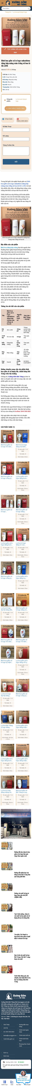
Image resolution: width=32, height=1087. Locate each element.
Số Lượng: (6, 136)
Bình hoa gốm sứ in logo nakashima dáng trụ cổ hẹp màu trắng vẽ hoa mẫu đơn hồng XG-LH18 (6, 511)
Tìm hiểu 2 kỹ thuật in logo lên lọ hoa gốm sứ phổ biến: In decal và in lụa (22, 936)
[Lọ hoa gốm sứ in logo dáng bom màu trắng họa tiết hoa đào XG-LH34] (22, 468)
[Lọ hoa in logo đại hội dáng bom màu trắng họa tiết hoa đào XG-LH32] (7, 685)
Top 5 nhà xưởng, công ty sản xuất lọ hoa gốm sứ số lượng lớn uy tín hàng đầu (22, 916)
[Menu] (2, 3)
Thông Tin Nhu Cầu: (8, 145)
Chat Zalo (8, 119)
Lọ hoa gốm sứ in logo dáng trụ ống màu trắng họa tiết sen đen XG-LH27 (22, 577)
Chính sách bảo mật (23, 1039)
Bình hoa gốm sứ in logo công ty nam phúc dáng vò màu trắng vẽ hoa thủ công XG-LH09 (21, 695)
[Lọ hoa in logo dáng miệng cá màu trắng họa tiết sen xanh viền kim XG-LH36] (7, 782)
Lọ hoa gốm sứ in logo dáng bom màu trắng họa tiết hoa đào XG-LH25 (7, 760)
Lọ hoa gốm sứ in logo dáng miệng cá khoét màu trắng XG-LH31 (22, 760)
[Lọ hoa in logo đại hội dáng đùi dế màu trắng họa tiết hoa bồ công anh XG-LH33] (7, 599)
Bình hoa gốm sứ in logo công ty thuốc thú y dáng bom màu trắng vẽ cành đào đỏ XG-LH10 (6, 477)
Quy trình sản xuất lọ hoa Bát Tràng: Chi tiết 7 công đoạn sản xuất (22, 957)
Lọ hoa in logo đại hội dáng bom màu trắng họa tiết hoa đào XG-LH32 (7, 695)
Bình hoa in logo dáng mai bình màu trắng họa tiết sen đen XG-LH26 (22, 446)
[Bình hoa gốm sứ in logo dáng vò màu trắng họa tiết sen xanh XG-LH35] (22, 599)
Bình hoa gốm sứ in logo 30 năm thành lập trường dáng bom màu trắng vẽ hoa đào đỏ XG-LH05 (6, 446)
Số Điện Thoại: (7, 126)
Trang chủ (8, 12)
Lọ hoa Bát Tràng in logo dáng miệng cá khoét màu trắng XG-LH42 (7, 726)
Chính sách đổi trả (24, 1035)
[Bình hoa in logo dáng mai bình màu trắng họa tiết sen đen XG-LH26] (22, 436)
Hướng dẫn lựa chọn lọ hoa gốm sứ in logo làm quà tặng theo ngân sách (22, 854)
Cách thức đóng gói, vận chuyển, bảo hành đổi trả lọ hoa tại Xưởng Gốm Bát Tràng (22, 979)
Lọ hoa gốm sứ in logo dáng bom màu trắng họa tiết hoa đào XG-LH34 (22, 477)
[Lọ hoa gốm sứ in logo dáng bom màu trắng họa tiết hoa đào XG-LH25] (7, 750)
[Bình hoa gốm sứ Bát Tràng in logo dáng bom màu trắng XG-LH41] (22, 782)
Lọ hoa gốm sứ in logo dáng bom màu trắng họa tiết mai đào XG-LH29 (7, 544)
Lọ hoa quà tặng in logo (20, 12)
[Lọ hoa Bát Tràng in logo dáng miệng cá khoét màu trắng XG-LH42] (7, 717)
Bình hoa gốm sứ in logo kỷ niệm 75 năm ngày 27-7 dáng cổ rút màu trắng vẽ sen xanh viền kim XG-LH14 (7, 661)
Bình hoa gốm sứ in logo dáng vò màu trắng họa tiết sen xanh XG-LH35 (21, 609)
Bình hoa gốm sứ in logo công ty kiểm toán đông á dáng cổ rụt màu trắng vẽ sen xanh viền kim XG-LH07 (7, 577)
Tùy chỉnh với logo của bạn (16, 50)
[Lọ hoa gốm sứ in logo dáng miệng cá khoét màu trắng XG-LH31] (22, 750)
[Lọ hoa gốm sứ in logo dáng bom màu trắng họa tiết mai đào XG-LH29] (7, 534)
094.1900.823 (10, 1032)
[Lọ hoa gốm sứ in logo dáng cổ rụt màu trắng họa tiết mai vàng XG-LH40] (22, 652)
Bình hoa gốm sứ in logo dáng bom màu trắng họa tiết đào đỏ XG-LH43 (21, 511)
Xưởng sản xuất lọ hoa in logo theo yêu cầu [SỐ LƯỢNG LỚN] (21, 895)
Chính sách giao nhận (24, 1031)
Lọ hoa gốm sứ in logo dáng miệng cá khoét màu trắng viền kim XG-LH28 (22, 726)
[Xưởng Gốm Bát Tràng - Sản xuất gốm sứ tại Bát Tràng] (16, 3)
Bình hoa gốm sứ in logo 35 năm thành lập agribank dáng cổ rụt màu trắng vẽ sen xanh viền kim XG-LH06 (6, 640)
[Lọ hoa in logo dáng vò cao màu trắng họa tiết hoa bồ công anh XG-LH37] (22, 534)
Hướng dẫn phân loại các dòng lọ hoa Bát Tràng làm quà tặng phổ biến (22, 875)
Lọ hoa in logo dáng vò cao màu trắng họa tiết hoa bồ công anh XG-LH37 (21, 544)
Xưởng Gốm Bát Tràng (15, 377)
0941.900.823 (22, 121)
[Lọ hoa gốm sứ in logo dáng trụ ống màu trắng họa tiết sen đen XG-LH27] (22, 568)
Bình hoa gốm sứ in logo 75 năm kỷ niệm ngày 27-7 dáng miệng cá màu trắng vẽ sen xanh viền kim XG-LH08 (21, 640)
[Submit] (29, 8)
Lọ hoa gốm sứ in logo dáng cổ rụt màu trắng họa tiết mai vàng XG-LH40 (22, 661)
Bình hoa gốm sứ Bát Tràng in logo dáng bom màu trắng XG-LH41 (22, 791)
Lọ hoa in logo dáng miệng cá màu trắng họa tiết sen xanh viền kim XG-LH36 (6, 791)
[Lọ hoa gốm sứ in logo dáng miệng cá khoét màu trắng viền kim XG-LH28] (22, 717)
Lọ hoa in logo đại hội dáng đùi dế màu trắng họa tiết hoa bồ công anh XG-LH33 (6, 609)
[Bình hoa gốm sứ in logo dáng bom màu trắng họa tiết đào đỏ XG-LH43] (22, 501)
